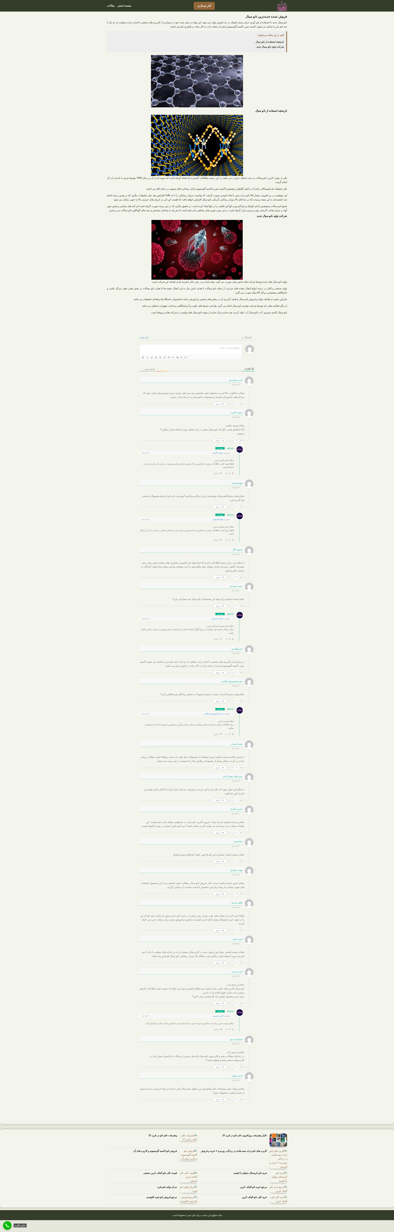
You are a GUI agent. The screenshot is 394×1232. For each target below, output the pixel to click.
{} (181, 357)
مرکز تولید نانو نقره (167, 1186)
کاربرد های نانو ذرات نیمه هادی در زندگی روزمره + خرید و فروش (234, 1150)
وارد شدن (144, 337)
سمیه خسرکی (217, 618)
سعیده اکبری (217, 453)
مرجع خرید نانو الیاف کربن (253, 1186)
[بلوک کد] (173, 357)
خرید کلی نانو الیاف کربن (254, 1197)
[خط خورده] (156, 357)
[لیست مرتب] (160, 357)
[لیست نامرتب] (164, 357)
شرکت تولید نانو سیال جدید (270, 46)
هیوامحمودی (218, 519)
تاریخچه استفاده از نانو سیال (269, 41)
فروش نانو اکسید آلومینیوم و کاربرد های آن (155, 1150)
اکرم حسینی (218, 1016)
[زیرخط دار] (151, 357)
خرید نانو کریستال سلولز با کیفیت (250, 1172)
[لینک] (177, 357)
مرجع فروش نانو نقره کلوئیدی (161, 1197)
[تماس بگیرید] (7, 1225)
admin (230, 448)
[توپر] (143, 357)
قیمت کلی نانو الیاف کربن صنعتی (160, 1172)
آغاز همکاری (204, 5)
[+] (185, 357)
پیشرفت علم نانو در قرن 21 (163, 1135)
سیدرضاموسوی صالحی (213, 713)
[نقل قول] (169, 357)
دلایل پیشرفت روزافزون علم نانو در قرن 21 (244, 1135)
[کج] (147, 357)
